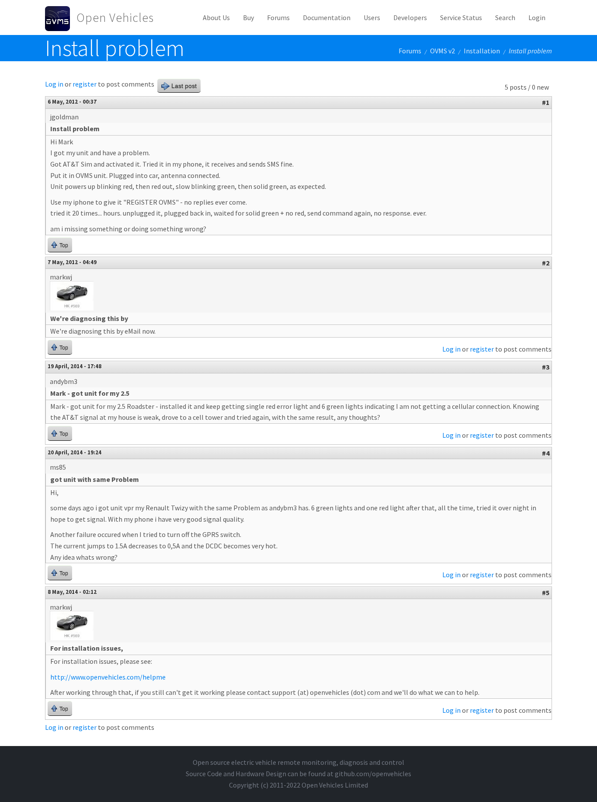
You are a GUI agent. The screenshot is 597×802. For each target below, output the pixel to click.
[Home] (60, 17)
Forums (278, 17)
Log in (54, 84)
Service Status (461, 17)
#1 (545, 102)
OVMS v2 (442, 50)
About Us (216, 17)
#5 (545, 592)
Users (372, 17)
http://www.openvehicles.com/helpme (108, 677)
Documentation (327, 17)
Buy (248, 17)
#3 (545, 367)
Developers (410, 17)
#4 (545, 453)
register (85, 84)
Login (536, 17)
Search (505, 17)
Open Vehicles (115, 17)
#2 (545, 262)
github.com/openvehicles (373, 773)
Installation (482, 50)
